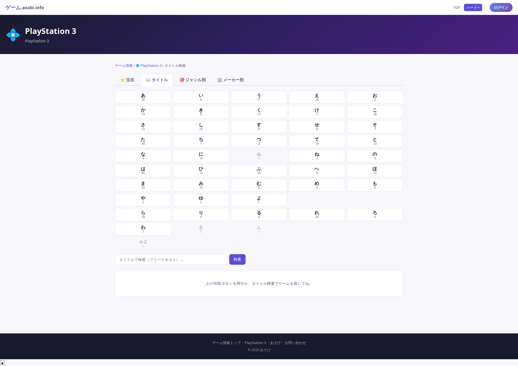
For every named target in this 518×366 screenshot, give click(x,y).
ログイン (501, 7)
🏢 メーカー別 (230, 79)
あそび (275, 342)
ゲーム (24, 7)
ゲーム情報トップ (226, 342)
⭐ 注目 (127, 79)
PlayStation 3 (255, 342)
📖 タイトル (157, 79)
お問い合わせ (295, 342)
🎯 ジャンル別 (192, 79)
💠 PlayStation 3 (148, 65)
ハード (473, 7)
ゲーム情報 (124, 65)
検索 (237, 259)
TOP (456, 7)
